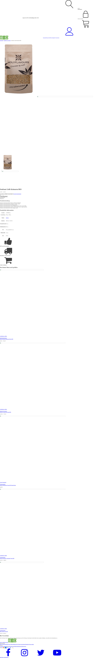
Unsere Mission (10, 644)
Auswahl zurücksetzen (17, 193)
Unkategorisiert (2, 484)
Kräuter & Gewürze (7, 40)
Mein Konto (2, 644)
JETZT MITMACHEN (4, 642)
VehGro (7, 217)
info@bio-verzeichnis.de (4, 657)
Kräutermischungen (3, 338)
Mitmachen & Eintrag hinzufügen (19, 644)
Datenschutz (8, 646)
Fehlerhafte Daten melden (29, 644)
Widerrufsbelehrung (17, 646)
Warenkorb (6, 644)
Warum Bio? (48, 37)
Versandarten (4, 646)
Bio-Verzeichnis (56, 37)
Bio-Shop (52, 37)
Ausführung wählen (3, 336)
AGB (1, 646)
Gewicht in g (2, 193)
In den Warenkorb (3, 196)
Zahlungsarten (23, 646)
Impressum (12, 646)
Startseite (44, 37)
